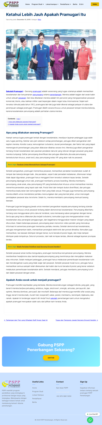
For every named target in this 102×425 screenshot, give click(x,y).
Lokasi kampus (51, 4)
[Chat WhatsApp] (90, 420)
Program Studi (37, 4)
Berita (75, 4)
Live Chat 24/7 (93, 414)
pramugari (37, 91)
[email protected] (62, 392)
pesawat (22, 98)
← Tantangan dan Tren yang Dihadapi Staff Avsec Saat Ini (26, 320)
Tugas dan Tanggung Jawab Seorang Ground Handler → (77, 320)
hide (18, 119)
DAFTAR (51, 358)
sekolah (54, 298)
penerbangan (55, 94)
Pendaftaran (64, 4)
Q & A (81, 4)
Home (27, 4)
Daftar (95, 4)
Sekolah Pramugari (14, 91)
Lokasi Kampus (38, 395)
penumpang (38, 94)
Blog (39, 19)
